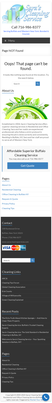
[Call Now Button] (45, 397)
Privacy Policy (8, 203)
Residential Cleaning (11, 189)
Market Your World (38, 400)
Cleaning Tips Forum (10, 283)
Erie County (7, 291)
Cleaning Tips (8, 208)
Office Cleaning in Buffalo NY (15, 194)
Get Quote (27, 165)
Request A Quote (10, 199)
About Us (6, 185)
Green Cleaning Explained (12, 300)
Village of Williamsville (11, 295)
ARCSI (4, 278)
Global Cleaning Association (13, 287)
